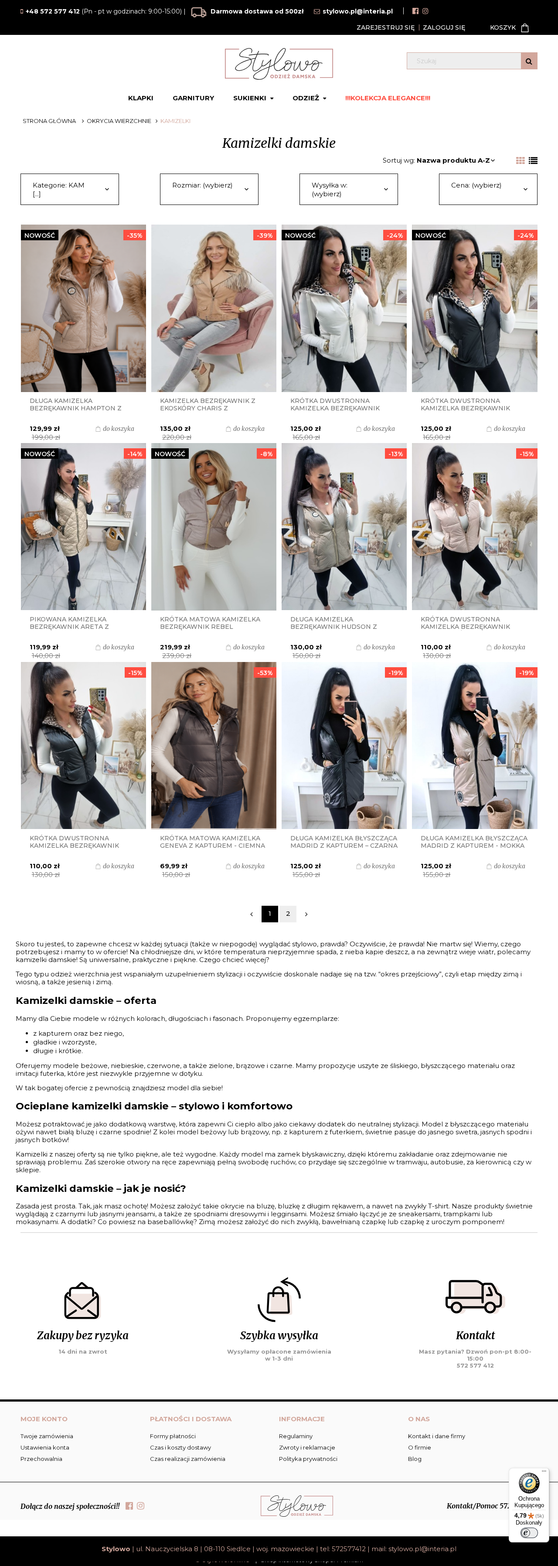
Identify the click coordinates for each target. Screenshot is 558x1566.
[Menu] (544, 1473)
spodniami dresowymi (230, 1214)
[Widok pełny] (533, 161)
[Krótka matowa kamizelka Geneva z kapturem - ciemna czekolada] (213, 745)
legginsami (288, 1214)
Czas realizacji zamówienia (187, 1458)
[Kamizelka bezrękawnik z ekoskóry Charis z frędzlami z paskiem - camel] (213, 308)
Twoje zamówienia (46, 1436)
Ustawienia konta (44, 1447)
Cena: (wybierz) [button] (476, 185)
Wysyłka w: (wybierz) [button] (329, 189)
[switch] (529, 1533)
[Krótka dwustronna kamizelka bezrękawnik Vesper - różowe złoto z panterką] (474, 527)
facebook (415, 10)
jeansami (140, 1214)
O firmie (419, 1447)
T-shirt (438, 1206)
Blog (415, 1458)
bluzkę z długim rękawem (320, 1206)
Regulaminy (296, 1436)
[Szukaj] (529, 61)
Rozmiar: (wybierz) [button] (202, 185)
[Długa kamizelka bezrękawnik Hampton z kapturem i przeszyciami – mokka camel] (83, 308)
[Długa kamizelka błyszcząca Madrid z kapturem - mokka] (474, 745)
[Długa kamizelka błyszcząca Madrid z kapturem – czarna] (344, 745)
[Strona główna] (279, 64)
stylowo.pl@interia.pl (422, 1549)
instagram (425, 10)
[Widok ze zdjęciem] (520, 161)
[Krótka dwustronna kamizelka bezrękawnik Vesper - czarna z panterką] (83, 745)
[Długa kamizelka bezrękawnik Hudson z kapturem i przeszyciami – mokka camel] (344, 527)
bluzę (265, 1206)
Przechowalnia (41, 1458)
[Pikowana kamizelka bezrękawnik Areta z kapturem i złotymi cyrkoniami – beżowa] (83, 527)
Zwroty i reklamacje (307, 1447)
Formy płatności (173, 1436)
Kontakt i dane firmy (436, 1436)
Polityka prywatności (308, 1458)
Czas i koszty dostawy (180, 1447)
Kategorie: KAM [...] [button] (59, 189)
